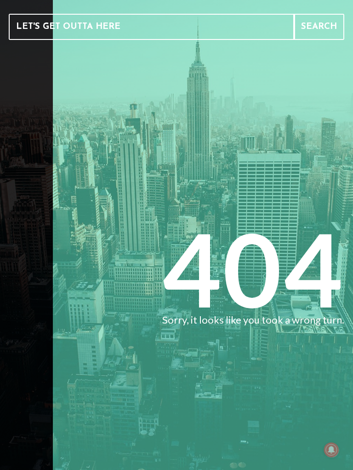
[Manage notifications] (331, 449)
